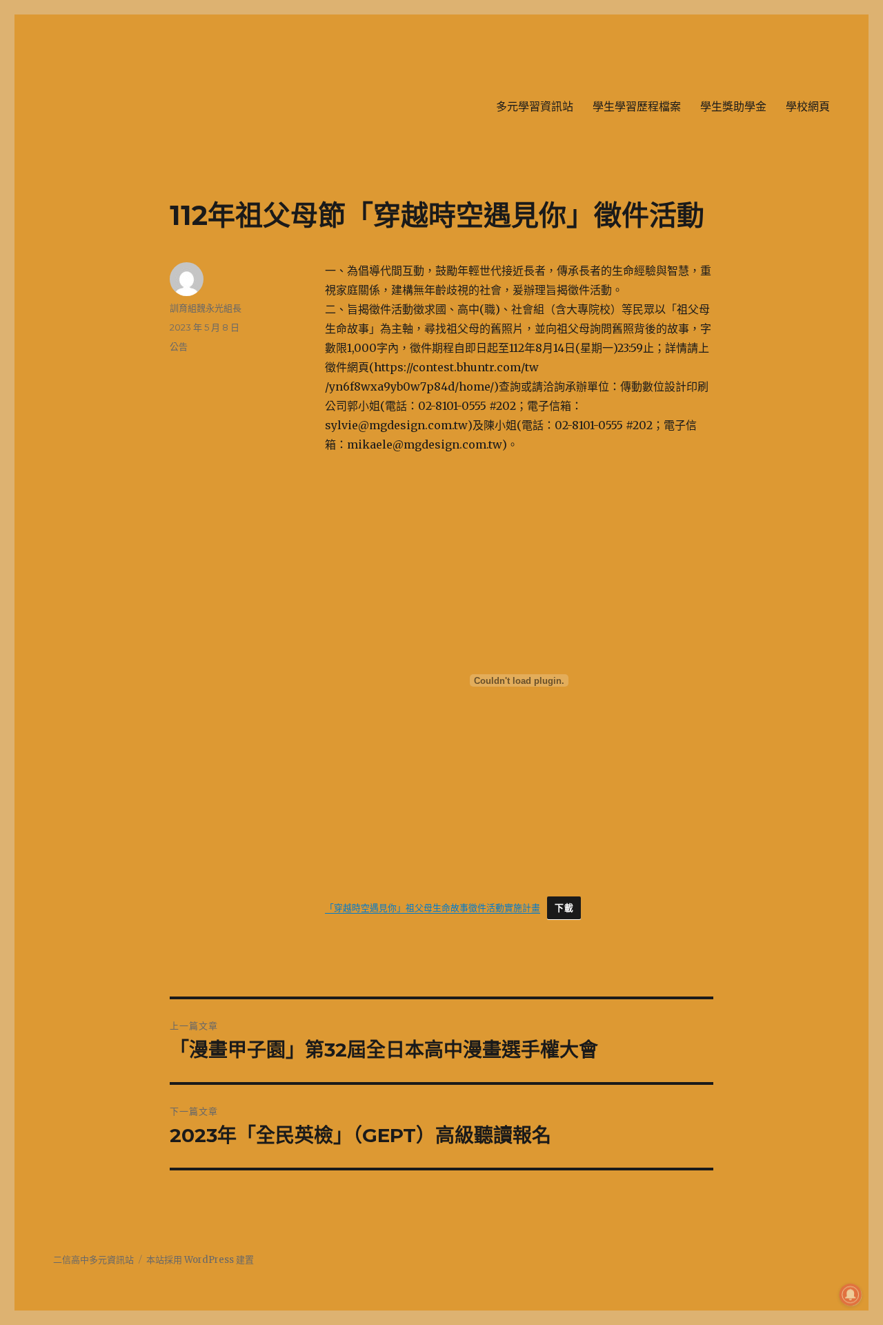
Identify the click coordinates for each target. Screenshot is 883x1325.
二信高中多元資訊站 (93, 1260)
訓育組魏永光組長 (205, 307)
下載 (564, 908)
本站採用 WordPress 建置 (200, 1260)
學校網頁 (808, 106)
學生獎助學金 (733, 106)
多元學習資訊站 (534, 106)
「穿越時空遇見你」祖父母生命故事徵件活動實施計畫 (432, 907)
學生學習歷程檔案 (637, 106)
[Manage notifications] (851, 1295)
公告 (179, 346)
